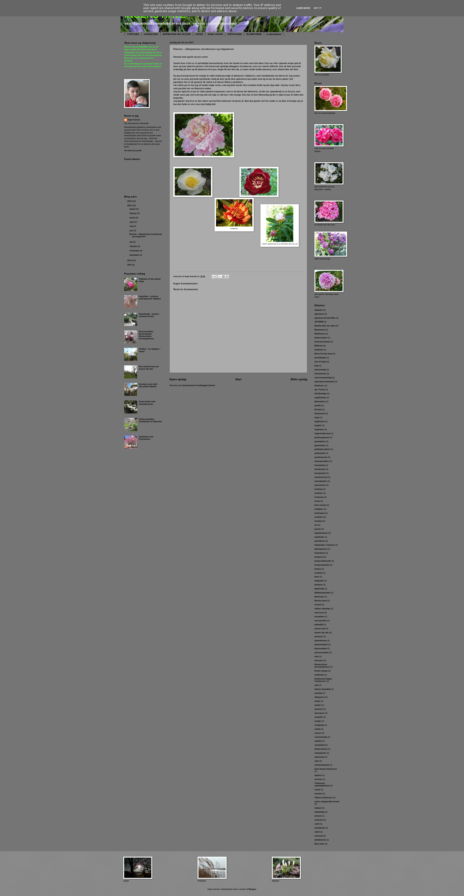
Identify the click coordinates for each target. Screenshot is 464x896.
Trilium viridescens (323, 797)
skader (317, 705)
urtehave (318, 820)
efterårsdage (320, 393)
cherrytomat (320, 373)
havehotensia (320, 477)
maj (132, 226)
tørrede (317, 816)
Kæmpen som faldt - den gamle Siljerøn (148, 385)
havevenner (320, 485)
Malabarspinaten (322, 593)
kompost (318, 557)
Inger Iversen (134, 120)
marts (133, 218)
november (135, 251)
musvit (317, 604)
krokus (317, 569)
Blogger (252, 889)
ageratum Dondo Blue (324, 318)
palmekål (318, 624)
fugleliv (318, 425)
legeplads (319, 581)
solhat (317, 729)
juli (131, 242)
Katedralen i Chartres (324, 545)
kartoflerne (319, 541)
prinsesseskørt (321, 652)
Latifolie (318, 573)
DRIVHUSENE (234, 34)
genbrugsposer (321, 437)
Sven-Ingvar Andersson (325, 769)
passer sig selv (321, 632)
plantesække (320, 648)
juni (132, 230)
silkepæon (319, 697)
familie (317, 405)
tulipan (317, 808)
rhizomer (318, 660)
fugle (316, 417)
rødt (316, 685)
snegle (317, 721)
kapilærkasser (321, 533)
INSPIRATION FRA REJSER (177, 34)
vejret (317, 832)
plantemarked (321, 644)
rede (316, 656)
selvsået (318, 693)
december (135, 255)
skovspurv (319, 713)
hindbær (318, 493)
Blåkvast (318, 346)
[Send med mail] (213, 276)
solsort (317, 733)
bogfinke (318, 350)
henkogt (318, 489)
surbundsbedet (321, 765)
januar (133, 209)
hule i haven (320, 505)
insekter (318, 521)
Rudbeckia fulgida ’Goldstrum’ (323, 680)
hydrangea (319, 513)
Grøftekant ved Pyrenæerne (146, 438)
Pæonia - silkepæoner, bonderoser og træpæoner (145, 235)
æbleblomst (320, 840)
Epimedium (319, 401)
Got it (318, 8)
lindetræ (318, 585)
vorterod (318, 836)
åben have (319, 844)
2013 (129, 205)
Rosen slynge (321, 671)
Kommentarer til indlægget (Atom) (198, 385)
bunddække (320, 358)
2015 (129, 265)
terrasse (318, 779)
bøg (316, 365)
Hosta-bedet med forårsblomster (147, 402)
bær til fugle (320, 362)
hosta (317, 501)
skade (317, 701)
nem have (319, 612)
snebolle (318, 717)
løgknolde (319, 589)
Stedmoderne (320, 749)
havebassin (319, 469)
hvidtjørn (318, 509)
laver (316, 577)
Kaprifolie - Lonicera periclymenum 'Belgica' (150, 297)
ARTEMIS (318, 322)
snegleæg (319, 725)
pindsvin (318, 636)
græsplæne (319, 441)
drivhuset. (319, 385)
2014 (129, 260)
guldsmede (319, 453)
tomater (318, 793)
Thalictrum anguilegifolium (322, 784)
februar (133, 213)
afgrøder (318, 310)
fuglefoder (319, 421)
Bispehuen (319, 330)
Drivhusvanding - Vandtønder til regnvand (150, 420)
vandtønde (319, 828)
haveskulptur (320, 481)
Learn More (303, 8)
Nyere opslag (177, 379)
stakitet (318, 741)
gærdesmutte (320, 457)
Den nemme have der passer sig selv (149, 367)
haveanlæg (319, 465)
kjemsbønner (320, 549)
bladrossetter (320, 338)
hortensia (319, 497)
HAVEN (199, 34)
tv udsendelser (274, 34)
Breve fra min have (323, 354)
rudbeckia (319, 675)
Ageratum (319, 314)
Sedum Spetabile (322, 689)
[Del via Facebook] (223, 276)
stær (316, 761)
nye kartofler (320, 620)
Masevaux (319, 597)
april (132, 222)
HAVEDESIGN (151, 34)
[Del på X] (220, 276)
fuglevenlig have (322, 433)
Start (238, 379)
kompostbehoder (322, 561)
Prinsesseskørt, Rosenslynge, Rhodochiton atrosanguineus (146, 335)
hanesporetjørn (321, 461)
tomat (317, 789)
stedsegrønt (320, 753)
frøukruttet (319, 413)
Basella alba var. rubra (324, 326)
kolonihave (319, 553)
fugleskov (319, 429)
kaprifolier (319, 537)
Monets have (320, 601)
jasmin (317, 529)
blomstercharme (322, 342)
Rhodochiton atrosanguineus (322, 665)
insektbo (318, 517)
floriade (318, 409)
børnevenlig (320, 369)
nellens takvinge (322, 608)
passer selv (319, 628)
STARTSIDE (133, 34)
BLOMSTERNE (254, 34)
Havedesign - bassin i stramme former (149, 315)
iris (315, 525)
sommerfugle (320, 737)
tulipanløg (319, 812)
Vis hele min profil (132, 150)
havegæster (320, 473)
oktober (134, 246)
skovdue (318, 709)
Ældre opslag (298, 379)
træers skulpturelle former (326, 801)
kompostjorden (321, 565)
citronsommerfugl (323, 377)
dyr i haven (319, 389)
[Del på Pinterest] (227, 276)
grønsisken (319, 445)
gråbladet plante (322, 449)
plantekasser (320, 640)
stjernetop (319, 757)
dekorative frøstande (324, 381)
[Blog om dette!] (217, 276)
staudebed (319, 745)
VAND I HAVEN (215, 34)
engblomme (320, 397)
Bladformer (319, 334)
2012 (129, 201)
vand (316, 824)
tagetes (318, 775)
